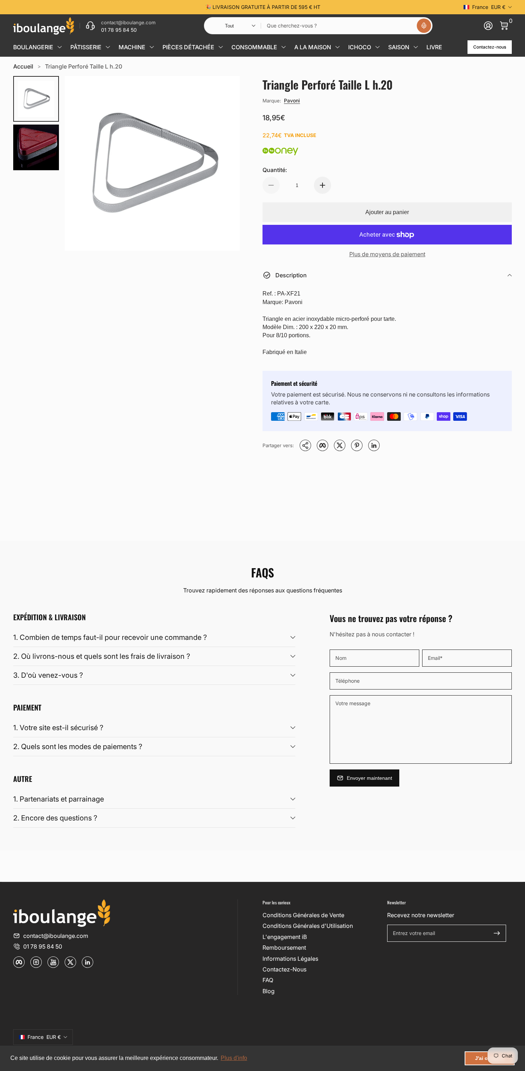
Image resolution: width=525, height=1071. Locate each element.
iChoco (359, 47)
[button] (424, 26)
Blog (268, 991)
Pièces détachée (188, 47)
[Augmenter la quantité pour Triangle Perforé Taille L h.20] (322, 185)
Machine (132, 47)
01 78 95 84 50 (42, 946)
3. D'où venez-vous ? (48, 675)
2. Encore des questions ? (55, 818)
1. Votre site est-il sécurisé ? (58, 727)
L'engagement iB (284, 936)
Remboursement (284, 947)
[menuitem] (321, 915)
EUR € (488, 7)
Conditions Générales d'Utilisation (307, 925)
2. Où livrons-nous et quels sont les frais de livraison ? (101, 656)
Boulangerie (33, 47)
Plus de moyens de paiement (387, 254)
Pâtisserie (85, 47)
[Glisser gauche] (154, 7)
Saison (398, 47)
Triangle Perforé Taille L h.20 (83, 66)
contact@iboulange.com (55, 935)
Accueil (23, 66)
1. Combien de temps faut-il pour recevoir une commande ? (110, 637)
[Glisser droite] (371, 7)
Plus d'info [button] (234, 1058)
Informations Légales (290, 958)
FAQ (267, 980)
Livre (434, 47)
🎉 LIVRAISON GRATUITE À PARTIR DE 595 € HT (262, 7)
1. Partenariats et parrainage (58, 799)
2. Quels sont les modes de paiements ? (77, 746)
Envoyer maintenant (369, 778)
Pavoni (292, 100)
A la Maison (312, 47)
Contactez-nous (489, 47)
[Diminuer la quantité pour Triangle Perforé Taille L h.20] (271, 185)
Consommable (254, 47)
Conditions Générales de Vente (303, 915)
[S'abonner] (497, 933)
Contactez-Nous (284, 969)
